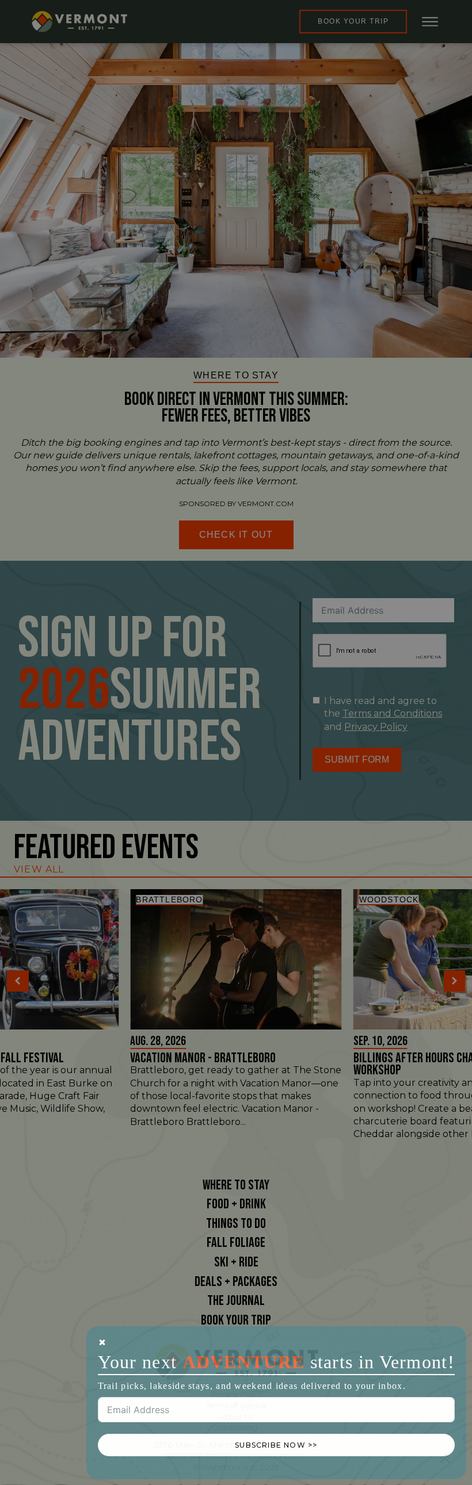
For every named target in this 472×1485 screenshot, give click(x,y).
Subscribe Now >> (276, 1445)
